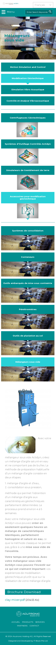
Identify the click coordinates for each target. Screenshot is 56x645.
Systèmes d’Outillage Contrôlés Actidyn (28, 144)
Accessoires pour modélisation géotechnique (28, 197)
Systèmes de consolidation (27, 230)
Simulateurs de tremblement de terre (27, 170)
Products (27, 622)
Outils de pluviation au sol (28, 335)
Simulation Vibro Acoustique (27, 89)
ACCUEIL (16, 622)
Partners (22, 626)
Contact (34, 626)
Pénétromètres (28, 309)
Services (39, 622)
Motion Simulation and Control (27, 67)
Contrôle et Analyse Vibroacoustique (28, 101)
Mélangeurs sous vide (27, 362)
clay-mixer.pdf (15, 600)
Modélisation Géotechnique (28, 78)
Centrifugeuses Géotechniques (28, 117)
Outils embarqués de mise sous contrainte (27, 283)
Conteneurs (27, 257)
